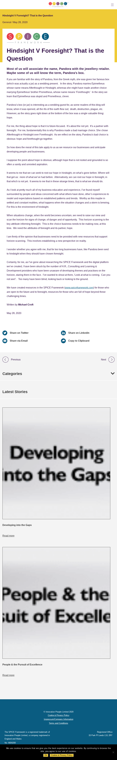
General (7, 22)
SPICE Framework (58, 4)
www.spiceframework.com (79, 287)
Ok (45, 755)
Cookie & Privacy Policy (62, 755)
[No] (113, 752)
